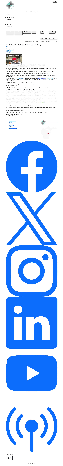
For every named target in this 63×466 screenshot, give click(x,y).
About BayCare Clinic (10, 17)
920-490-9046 (44, 38)
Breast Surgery (8, 51)
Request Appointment (53, 38)
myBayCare (9, 24)
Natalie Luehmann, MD (10, 50)
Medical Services (27, 41)
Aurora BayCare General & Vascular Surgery (45, 78)
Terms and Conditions (13, 128)
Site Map (10, 126)
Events (8, 21)
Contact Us (9, 19)
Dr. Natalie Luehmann (20, 78)
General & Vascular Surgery (10, 52)
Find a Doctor (32, 41)
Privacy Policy (11, 125)
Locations (37, 41)
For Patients (9, 22)
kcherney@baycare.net (42, 102)
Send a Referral (9, 28)
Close (54, 1)
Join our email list (10, 454)
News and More (9, 26)
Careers (10, 122)
